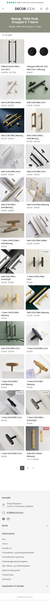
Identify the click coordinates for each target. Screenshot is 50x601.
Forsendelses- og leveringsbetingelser (18, 553)
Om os (4, 544)
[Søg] (41, 9)
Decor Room (28, 597)
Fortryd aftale (7, 575)
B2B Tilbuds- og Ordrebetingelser (16, 566)
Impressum (6, 579)
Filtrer (8, 35)
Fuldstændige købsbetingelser (14, 562)
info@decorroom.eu (15, 512)
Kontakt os (6, 548)
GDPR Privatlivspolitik (11, 570)
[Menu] (3, 9)
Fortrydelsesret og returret (13, 557)
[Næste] (33, 468)
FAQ (4, 539)
